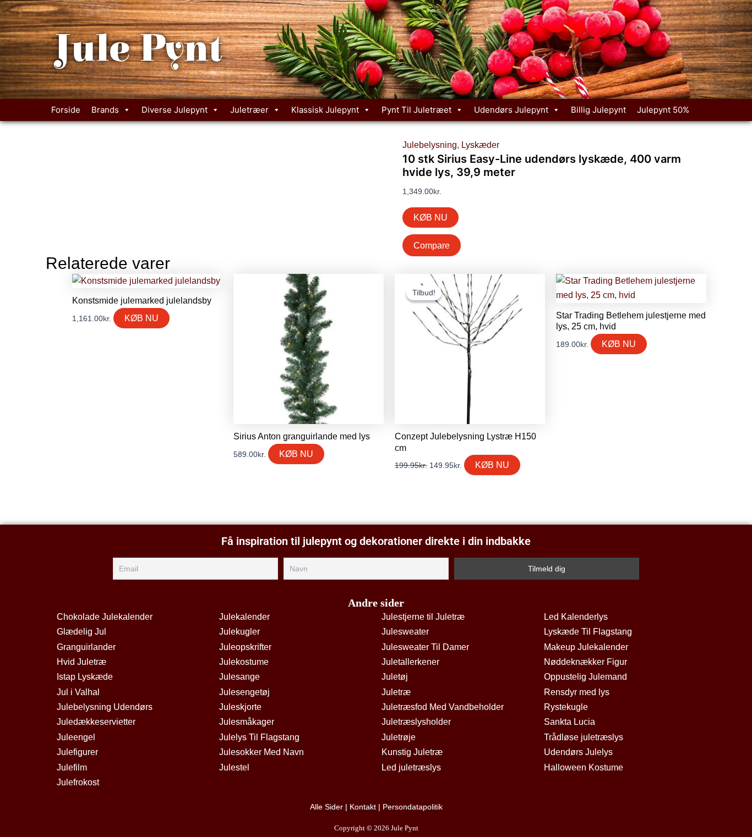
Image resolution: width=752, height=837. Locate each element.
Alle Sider (326, 806)
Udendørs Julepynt (511, 109)
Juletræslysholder (416, 721)
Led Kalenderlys (576, 616)
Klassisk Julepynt (325, 109)
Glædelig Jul (81, 631)
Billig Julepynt (598, 109)
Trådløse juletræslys (583, 737)
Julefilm (72, 767)
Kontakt (363, 806)
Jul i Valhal (78, 692)
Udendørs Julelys (578, 752)
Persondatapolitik (413, 806)
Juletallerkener (410, 662)
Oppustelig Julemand (585, 676)
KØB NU (430, 217)
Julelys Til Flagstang (259, 737)
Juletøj (395, 676)
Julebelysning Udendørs (104, 707)
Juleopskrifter (245, 647)
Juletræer (249, 109)
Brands (105, 109)
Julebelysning (429, 145)
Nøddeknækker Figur (585, 662)
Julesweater (405, 631)
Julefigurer (77, 752)
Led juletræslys (411, 767)
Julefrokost (78, 782)
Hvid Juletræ (81, 662)
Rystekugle (566, 707)
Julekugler (239, 631)
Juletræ (396, 692)
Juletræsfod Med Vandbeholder (443, 707)
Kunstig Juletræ (412, 752)
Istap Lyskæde (85, 676)
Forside (65, 109)
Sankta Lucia (569, 721)
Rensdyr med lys (576, 692)
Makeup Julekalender (586, 647)
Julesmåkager (246, 721)
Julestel (234, 767)
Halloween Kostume (583, 767)
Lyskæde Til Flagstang (588, 631)
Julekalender (244, 616)
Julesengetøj (244, 692)
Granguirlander (86, 647)
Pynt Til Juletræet (416, 109)
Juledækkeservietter (96, 721)
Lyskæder (480, 145)
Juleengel (76, 737)
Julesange (239, 676)
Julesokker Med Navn (261, 752)
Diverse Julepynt (174, 109)
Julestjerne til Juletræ (423, 616)
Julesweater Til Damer (425, 647)
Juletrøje (399, 737)
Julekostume (244, 662)
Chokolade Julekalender (104, 616)
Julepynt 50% (663, 109)
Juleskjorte (240, 707)
